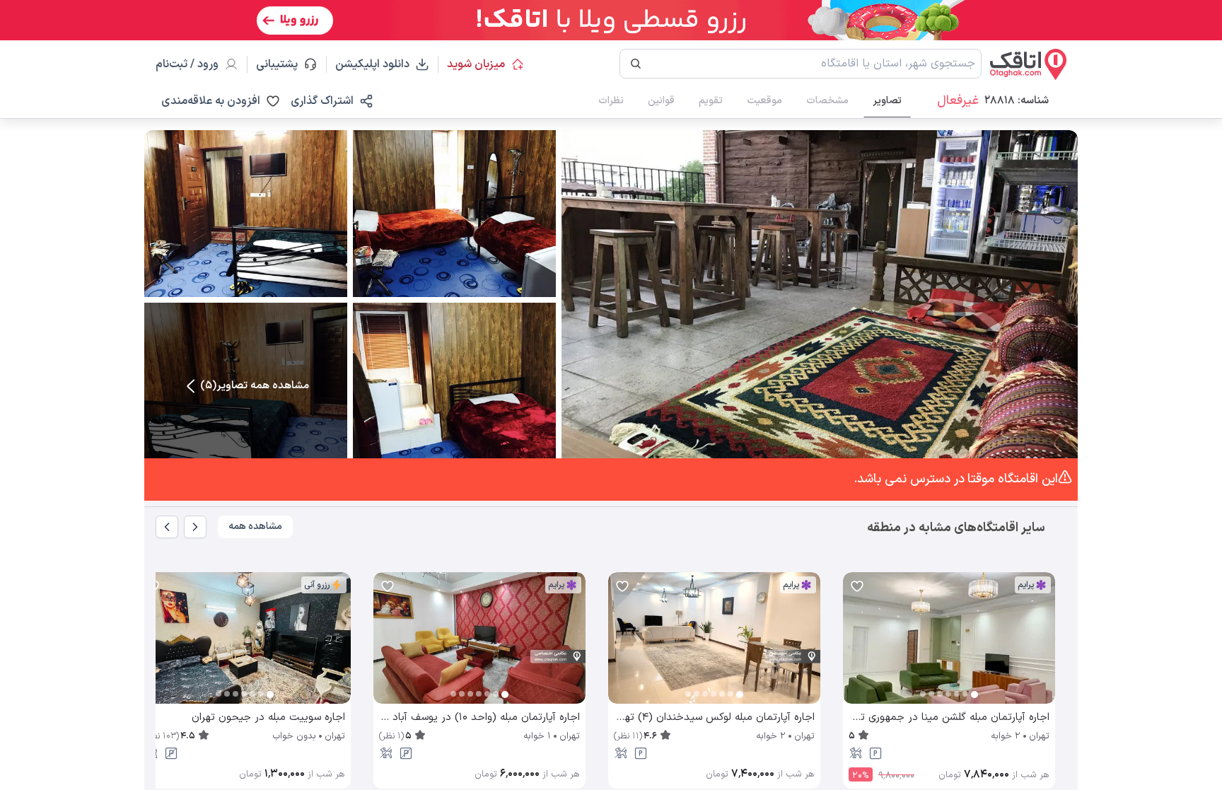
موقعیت (764, 100)
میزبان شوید (476, 64)
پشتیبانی (283, 64)
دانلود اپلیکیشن (372, 64)
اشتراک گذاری (322, 101)
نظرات (611, 100)
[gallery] (854, 645)
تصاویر (887, 100)
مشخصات (827, 100)
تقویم (711, 100)
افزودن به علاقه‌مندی (210, 101)
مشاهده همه (255, 526)
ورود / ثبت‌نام (187, 64)
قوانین (661, 100)
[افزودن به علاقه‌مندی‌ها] (857, 586)
